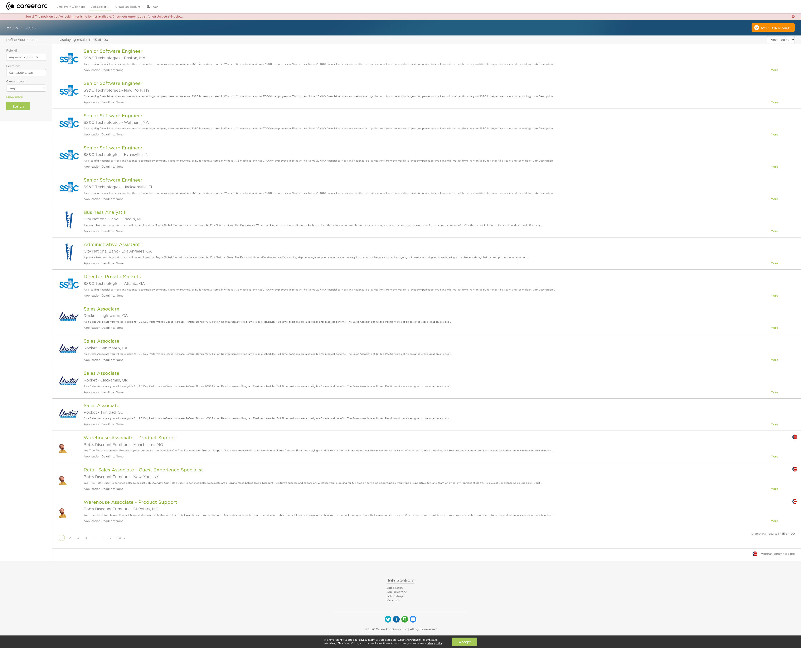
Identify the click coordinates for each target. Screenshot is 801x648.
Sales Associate (101, 308)
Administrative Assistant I (113, 244)
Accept (465, 642)
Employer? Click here (71, 6)
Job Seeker (99, 6)
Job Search (395, 587)
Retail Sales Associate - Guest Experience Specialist (143, 469)
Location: (13, 66)
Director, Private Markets (112, 276)
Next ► (121, 538)
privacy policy (367, 640)
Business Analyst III (106, 212)
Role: (10, 50)
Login (154, 6)
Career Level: (15, 81)
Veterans (393, 600)
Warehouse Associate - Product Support (130, 437)
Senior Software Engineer (113, 51)
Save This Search (775, 27)
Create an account (127, 6)
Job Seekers (400, 580)
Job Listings (395, 596)
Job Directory (397, 592)
